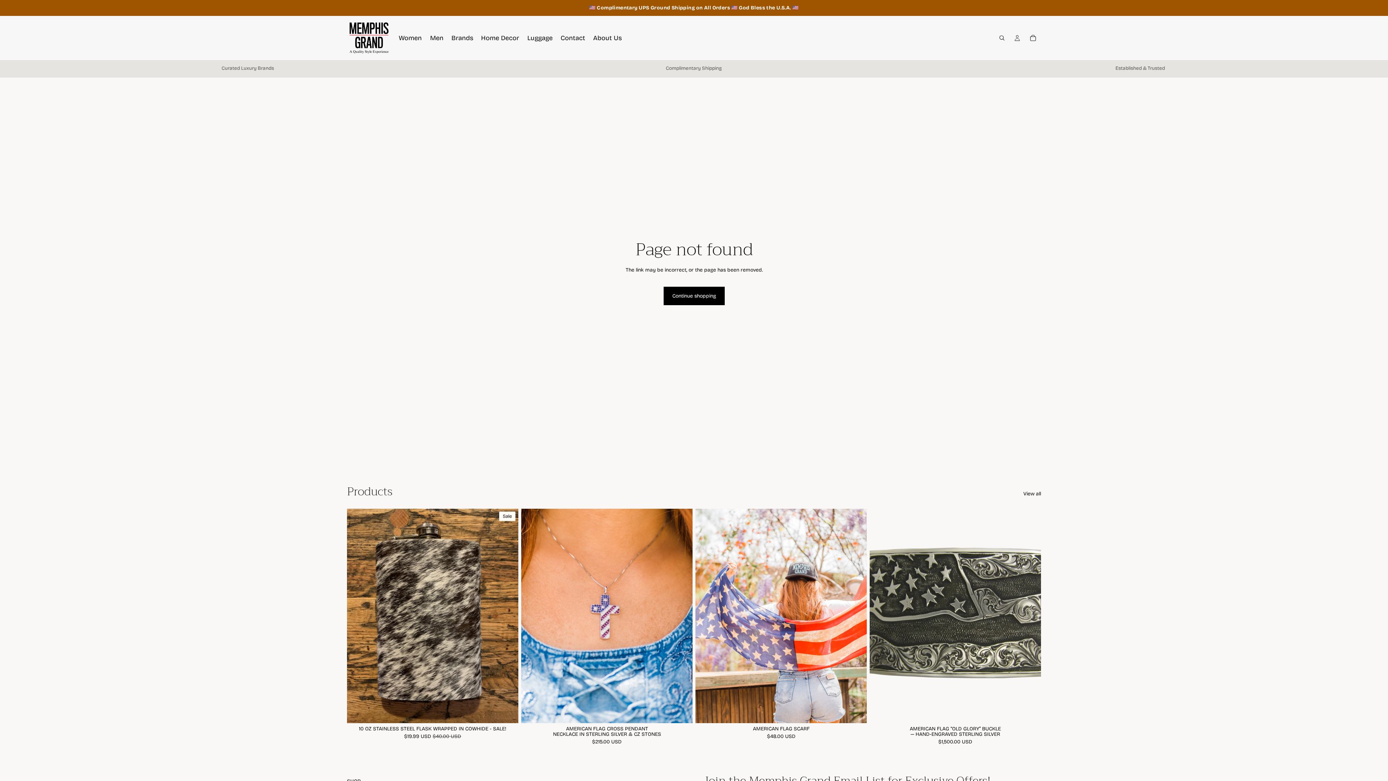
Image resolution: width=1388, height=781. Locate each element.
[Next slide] (682, 616)
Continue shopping (694, 296)
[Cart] (1033, 38)
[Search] (1002, 38)
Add (513, 712)
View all (1032, 494)
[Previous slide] (532, 616)
